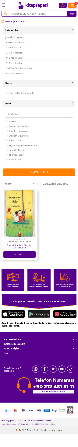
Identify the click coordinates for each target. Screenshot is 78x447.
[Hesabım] (62, 5)
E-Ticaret (29, 430)
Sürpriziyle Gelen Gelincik (19, 241)
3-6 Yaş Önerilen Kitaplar (19, 68)
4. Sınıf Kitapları (14, 73)
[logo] (33, 5)
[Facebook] (44, 371)
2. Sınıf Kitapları (14, 52)
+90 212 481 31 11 (53, 386)
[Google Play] (39, 314)
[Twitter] (53, 371)
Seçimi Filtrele (39, 172)
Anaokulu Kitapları (15, 42)
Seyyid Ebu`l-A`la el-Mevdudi (23, 145)
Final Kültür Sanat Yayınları (22, 93)
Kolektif (12, 121)
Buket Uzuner (15, 140)
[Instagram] (35, 371)
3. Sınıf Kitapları (14, 63)
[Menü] (3, 5)
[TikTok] (70, 371)
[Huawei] (64, 314)
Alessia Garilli (19, 248)
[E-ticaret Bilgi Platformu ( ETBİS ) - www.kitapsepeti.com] (70, 410)
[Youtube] (62, 371)
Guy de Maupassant (18, 131)
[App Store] (13, 314)
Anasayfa (8, 21)
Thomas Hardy (16, 155)
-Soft (20, 430)
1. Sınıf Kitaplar (14, 47)
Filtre (8, 183)
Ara (72, 14)
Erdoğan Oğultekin (18, 135)
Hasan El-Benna (16, 150)
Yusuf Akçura (15, 159)
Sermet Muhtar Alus (19, 126)
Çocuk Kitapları (14, 37)
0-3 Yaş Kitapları (14, 57)
